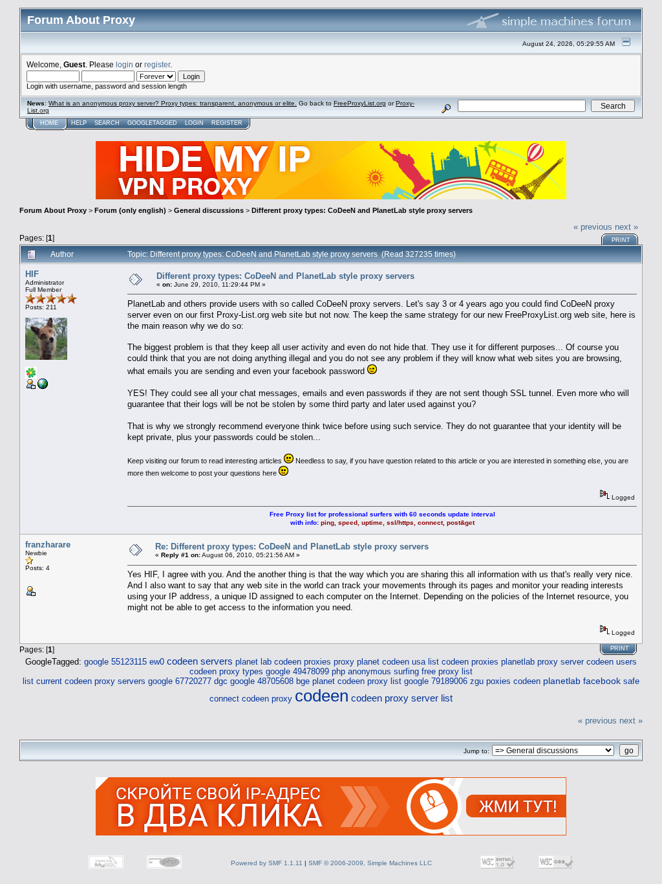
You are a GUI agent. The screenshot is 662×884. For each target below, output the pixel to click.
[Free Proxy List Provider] (42, 386)
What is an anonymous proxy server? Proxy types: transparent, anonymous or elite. (172, 103)
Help (79, 123)
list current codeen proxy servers (84, 681)
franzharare (47, 544)
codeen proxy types (226, 671)
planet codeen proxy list (356, 681)
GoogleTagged (152, 123)
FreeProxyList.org (360, 103)
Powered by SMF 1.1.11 (267, 863)
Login (194, 123)
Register (226, 123)
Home (49, 123)
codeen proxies (470, 662)
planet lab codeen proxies (283, 662)
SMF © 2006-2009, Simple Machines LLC (370, 863)
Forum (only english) (130, 210)
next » (626, 227)
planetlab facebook (582, 681)
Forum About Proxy (53, 210)
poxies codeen (513, 681)
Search (107, 123)
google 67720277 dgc (188, 681)
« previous (592, 227)
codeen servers (200, 661)
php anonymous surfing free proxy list (402, 671)
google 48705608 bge (270, 681)
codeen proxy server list (402, 697)
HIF (32, 274)
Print (621, 240)
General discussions (209, 210)
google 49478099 (297, 671)
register (157, 64)
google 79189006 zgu (444, 681)
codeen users (611, 662)
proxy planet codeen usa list (386, 662)
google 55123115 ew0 (124, 662)
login (124, 64)
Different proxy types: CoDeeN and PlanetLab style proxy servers (362, 210)
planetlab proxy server (542, 662)
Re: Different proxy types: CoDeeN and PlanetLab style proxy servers (292, 546)
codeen (321, 695)
